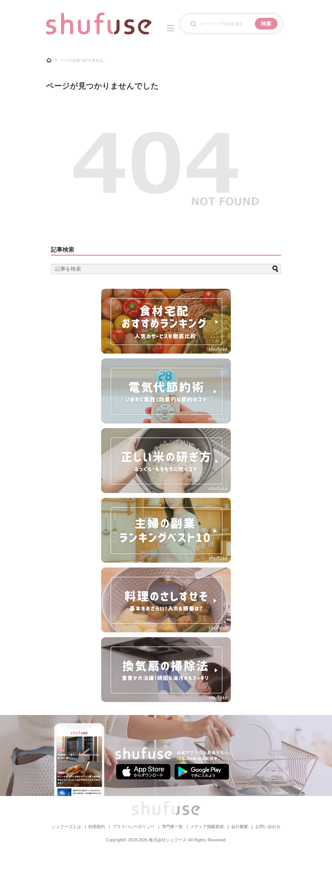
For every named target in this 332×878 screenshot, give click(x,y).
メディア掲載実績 (207, 826)
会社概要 (239, 826)
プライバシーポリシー (134, 826)
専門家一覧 (172, 826)
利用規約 (96, 826)
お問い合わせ (267, 826)
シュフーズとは (66, 826)
